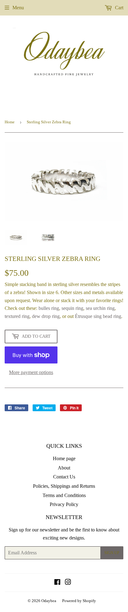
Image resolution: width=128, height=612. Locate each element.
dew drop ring (46, 316)
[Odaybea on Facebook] (57, 582)
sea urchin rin (99, 308)
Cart (118, 7)
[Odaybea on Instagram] (68, 582)
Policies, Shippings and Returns (64, 486)
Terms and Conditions (64, 495)
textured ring (17, 316)
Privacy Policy (64, 504)
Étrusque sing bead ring (98, 316)
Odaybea (48, 600)
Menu (18, 7)
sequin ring (72, 308)
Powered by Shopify (79, 600)
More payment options (31, 372)
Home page (64, 458)
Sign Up (111, 553)
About (64, 467)
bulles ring (49, 308)
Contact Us (64, 476)
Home (10, 122)
